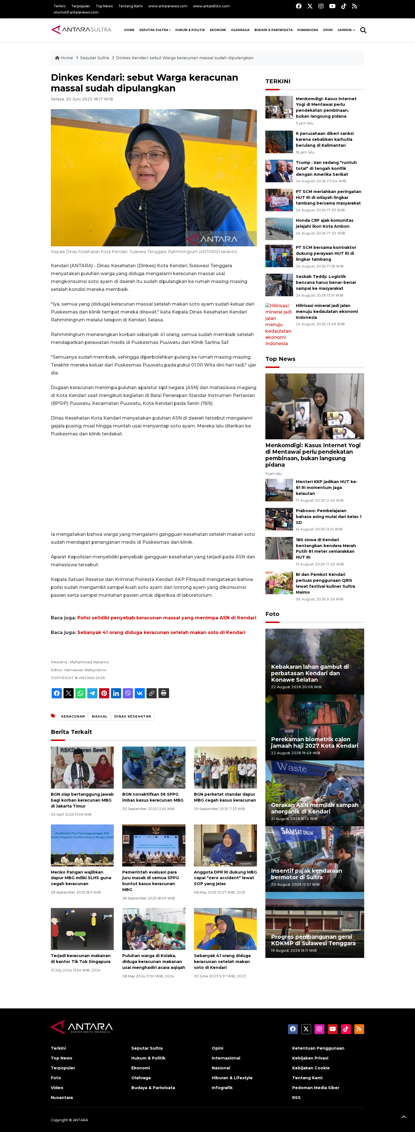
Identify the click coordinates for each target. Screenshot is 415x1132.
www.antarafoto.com (211, 6)
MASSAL (100, 716)
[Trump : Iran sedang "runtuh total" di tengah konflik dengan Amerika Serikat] (279, 170)
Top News (104, 6)
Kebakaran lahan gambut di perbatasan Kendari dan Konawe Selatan (310, 673)
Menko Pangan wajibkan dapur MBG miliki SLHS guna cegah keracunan (81, 878)
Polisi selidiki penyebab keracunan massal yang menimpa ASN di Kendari (166, 617)
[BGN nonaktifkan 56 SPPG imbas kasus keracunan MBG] (153, 767)
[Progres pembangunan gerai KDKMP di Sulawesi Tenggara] (314, 924)
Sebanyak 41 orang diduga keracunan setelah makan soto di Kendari (161, 632)
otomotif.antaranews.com (76, 12)
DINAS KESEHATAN (132, 716)
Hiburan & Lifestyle (232, 1077)
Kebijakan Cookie (311, 1067)
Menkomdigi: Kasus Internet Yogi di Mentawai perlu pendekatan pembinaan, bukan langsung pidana (313, 455)
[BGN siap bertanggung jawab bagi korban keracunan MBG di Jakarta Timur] (82, 767)
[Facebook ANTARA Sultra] (299, 6)
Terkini (59, 6)
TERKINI (277, 81)
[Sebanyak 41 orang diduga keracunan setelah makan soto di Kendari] (225, 928)
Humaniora (307, 30)
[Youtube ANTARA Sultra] (332, 6)
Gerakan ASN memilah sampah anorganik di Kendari (315, 808)
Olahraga (240, 30)
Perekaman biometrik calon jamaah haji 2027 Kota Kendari (315, 742)
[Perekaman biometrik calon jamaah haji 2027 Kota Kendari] (314, 727)
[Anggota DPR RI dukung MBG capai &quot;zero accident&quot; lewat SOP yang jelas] (225, 845)
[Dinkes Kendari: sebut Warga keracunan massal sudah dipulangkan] (314, 406)
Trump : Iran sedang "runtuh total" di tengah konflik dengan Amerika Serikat (326, 168)
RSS (296, 1097)
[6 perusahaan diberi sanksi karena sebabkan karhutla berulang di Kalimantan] (279, 141)
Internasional (226, 1058)
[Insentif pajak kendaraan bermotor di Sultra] (314, 858)
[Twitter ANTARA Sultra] (310, 6)
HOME (129, 30)
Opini (328, 30)
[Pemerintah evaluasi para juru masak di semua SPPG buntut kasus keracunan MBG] (153, 845)
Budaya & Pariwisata (273, 30)
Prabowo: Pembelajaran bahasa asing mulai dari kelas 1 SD (328, 516)
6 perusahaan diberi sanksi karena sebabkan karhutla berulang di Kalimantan (325, 139)
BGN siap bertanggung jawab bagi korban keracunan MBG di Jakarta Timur (82, 800)
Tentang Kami (130, 6)
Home (67, 57)
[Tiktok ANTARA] (343, 6)
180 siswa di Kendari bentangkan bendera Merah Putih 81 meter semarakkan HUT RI (326, 548)
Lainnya (345, 30)
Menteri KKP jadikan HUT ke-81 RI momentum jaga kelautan (327, 487)
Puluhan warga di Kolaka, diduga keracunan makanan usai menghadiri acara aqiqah (153, 961)
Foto (272, 614)
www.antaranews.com (167, 6)
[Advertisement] (154, 484)
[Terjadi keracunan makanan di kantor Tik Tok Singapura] (82, 928)
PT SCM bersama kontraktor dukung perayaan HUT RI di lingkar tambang (326, 253)
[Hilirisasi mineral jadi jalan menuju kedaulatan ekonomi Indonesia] (279, 324)
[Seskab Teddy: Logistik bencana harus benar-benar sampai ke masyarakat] (279, 285)
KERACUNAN (73, 716)
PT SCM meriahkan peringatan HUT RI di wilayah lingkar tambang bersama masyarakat (328, 197)
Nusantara (62, 1097)
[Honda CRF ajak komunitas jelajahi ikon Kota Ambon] (279, 228)
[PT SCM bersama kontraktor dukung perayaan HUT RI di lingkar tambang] (279, 255)
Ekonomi (218, 30)
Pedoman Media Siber (315, 1087)
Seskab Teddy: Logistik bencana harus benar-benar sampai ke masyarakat (326, 282)
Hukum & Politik (190, 30)
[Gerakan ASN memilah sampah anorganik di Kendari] (314, 793)
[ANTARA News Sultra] (82, 30)
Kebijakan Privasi (310, 1058)
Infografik (222, 1087)
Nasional (221, 1067)
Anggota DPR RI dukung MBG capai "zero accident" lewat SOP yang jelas (225, 878)
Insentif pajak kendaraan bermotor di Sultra (306, 874)
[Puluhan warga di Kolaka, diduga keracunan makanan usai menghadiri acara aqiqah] (153, 928)
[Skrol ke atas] (403, 1118)
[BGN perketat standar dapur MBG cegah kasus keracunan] (225, 767)
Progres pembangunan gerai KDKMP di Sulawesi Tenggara (313, 940)
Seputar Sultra (153, 30)
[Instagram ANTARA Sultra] (321, 6)
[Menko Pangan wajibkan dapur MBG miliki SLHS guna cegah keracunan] (82, 845)
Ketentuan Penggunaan (318, 1048)
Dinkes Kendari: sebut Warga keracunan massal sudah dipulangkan (185, 57)
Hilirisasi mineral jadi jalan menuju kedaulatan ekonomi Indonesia (327, 311)
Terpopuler (80, 6)
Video (57, 1087)
